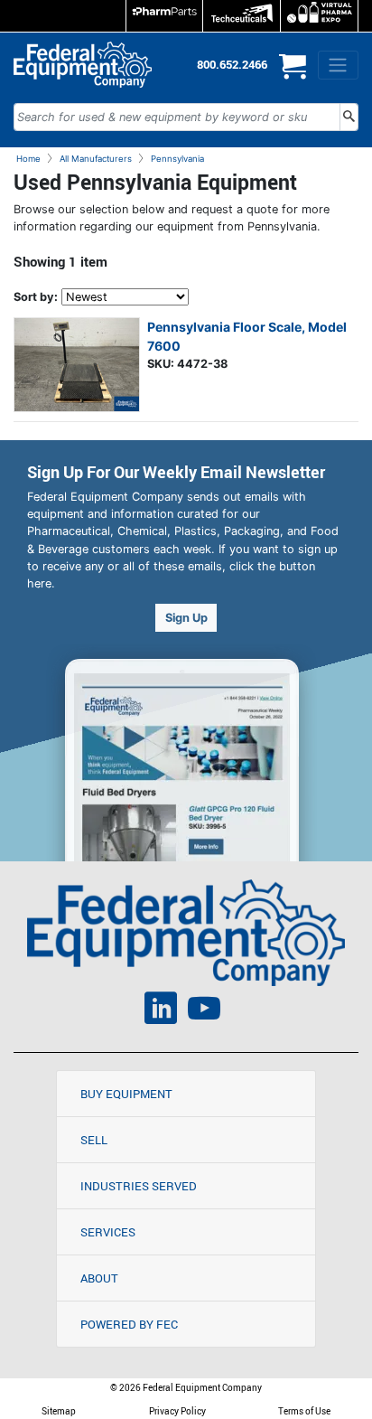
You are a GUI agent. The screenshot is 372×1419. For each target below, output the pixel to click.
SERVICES (107, 1232)
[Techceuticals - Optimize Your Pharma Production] (241, 16)
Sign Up (186, 618)
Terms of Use (304, 1411)
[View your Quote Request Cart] (292, 73)
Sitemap (59, 1411)
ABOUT (99, 1278)
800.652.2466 (232, 64)
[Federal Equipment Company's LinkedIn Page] (160, 1010)
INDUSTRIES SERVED (138, 1186)
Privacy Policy (177, 1411)
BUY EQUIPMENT (126, 1093)
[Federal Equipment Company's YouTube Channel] (204, 1010)
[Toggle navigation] (338, 65)
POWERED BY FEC (129, 1324)
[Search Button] (348, 117)
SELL (93, 1140)
